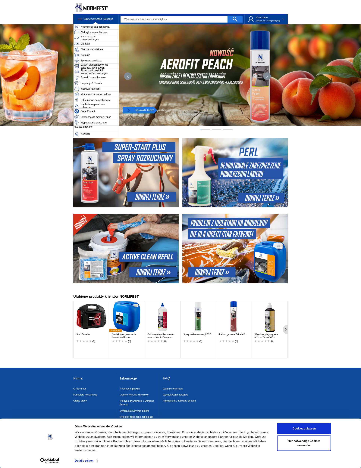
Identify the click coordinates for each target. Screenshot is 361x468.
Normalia (85, 55)
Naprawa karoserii (90, 88)
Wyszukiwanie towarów (175, 394)
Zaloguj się (260, 21)
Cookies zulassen (304, 428)
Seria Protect (88, 111)
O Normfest (79, 388)
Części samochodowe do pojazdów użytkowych (94, 66)
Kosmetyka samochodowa (95, 26)
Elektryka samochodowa (94, 32)
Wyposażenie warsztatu (94, 122)
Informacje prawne (130, 388)
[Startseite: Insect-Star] (235, 248)
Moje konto (262, 17)
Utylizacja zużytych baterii (134, 410)
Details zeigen (84, 460)
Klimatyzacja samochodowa (96, 94)
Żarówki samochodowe (93, 77)
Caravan (85, 43)
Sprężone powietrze (91, 60)
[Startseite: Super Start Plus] (125, 172)
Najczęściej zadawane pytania (179, 400)
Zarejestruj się (273, 21)
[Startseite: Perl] (235, 172)
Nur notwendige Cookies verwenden (304, 443)
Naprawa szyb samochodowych (90, 38)
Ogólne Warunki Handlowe (134, 394)
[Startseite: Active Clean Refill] (125, 248)
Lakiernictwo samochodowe (96, 100)
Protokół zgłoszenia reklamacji (136, 416)
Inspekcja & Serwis (91, 83)
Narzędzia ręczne (83, 126)
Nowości (85, 133)
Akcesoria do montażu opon (96, 117)
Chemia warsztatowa (92, 49)
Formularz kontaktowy (85, 394)
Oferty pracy (80, 400)
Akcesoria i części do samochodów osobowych (94, 72)
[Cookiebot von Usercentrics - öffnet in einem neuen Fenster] (49, 460)
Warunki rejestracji (173, 388)
